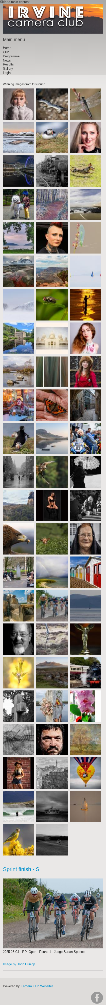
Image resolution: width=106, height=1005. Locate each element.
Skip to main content (15, 2)
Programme (11, 56)
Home (7, 48)
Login (7, 73)
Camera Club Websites (37, 986)
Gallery (8, 68)
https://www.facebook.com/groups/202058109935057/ (97, 998)
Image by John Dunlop (19, 964)
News (7, 60)
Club (6, 52)
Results (8, 64)
